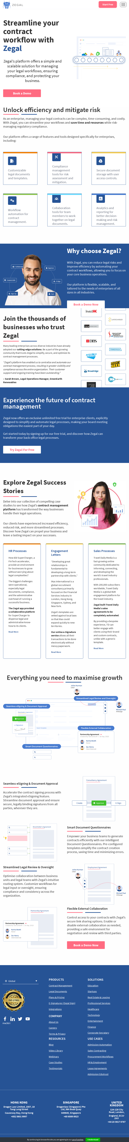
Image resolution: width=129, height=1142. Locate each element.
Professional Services (99, 1003)
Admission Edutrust (98, 1074)
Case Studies (55, 1062)
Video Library (56, 1050)
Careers (53, 1027)
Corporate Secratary (98, 1032)
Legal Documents (58, 991)
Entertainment (95, 1020)
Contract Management (60, 985)
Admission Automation (100, 1044)
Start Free (107, 4)
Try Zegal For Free (22, 450)
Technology (94, 1015)
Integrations (55, 1009)
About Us (53, 1022)
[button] (21, 981)
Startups (92, 991)
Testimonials (55, 1068)
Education (93, 985)
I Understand (92, 1139)
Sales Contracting (97, 1050)
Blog (51, 1044)
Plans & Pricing (56, 997)
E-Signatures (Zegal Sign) (62, 1003)
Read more (13, 631)
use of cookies (77, 1139)
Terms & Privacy (57, 1033)
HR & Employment (97, 1062)
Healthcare (93, 1009)
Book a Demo (22, 93)
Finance (92, 1026)
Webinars (54, 1056)
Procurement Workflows (100, 1056)
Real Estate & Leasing (99, 997)
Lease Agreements (97, 1068)
